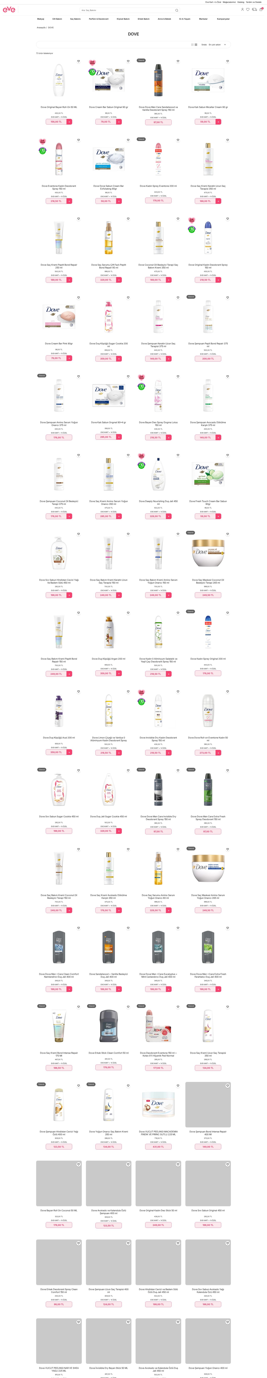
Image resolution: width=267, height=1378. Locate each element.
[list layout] (192, 44)
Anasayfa (41, 27)
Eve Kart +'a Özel (213, 2)
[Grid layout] (196, 44)
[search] (130, 10)
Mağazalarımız (229, 2)
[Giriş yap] (242, 9)
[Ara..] (176, 10)
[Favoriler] (247, 9)
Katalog (241, 2)
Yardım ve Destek (253, 2)
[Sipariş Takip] (253, 9)
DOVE (51, 27)
